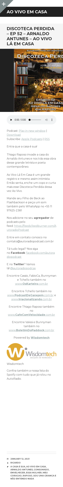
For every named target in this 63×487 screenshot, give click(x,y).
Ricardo (15, 462)
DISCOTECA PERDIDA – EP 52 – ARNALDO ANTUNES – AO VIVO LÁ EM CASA (30, 36)
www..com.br (31, 283)
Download (14, 134)
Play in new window (32, 130)
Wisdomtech (40, 337)
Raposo (27, 475)
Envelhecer (17, 472)
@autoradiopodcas (23, 268)
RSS (47, 139)
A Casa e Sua (17, 466)
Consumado (41, 469)
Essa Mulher (34, 472)
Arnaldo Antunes (21, 469)
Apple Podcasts (31, 139)
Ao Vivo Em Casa (36, 466)
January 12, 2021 (20, 459)
